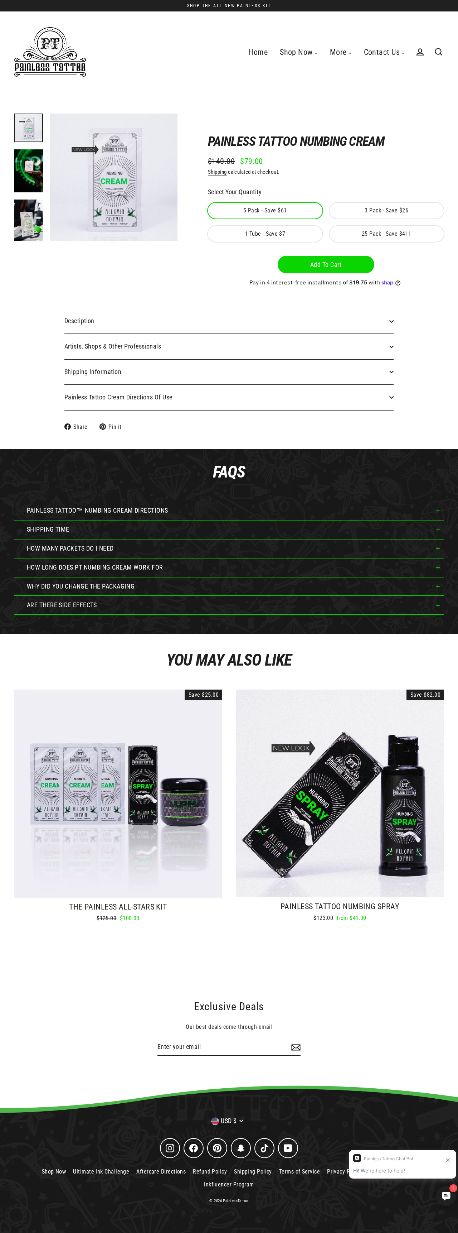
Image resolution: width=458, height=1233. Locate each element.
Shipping (217, 172)
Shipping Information (92, 371)
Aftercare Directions (161, 1171)
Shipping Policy (253, 1171)
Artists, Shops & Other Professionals (112, 346)
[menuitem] (258, 52)
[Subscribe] (295, 1047)
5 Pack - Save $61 (265, 210)
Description (79, 321)
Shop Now (54, 1171)
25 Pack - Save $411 (386, 233)
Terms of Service (299, 1171)
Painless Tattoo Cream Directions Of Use (118, 397)
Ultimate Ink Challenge (101, 1171)
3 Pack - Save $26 (386, 210)
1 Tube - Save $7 (265, 233)
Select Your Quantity (235, 192)
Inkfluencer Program (229, 1184)
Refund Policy (210, 1171)
